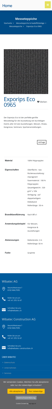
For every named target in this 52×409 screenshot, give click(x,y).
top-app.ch (32, 403)
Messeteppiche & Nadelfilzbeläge (30, 23)
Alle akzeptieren (16, 391)
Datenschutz (9, 362)
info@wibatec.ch (15, 310)
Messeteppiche (15, 26)
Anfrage (41, 142)
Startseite (8, 23)
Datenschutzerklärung (26, 398)
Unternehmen (10, 368)
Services (7, 373)
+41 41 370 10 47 (15, 300)
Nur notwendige (36, 391)
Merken (43, 101)
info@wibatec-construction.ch (20, 348)
